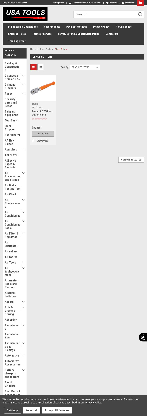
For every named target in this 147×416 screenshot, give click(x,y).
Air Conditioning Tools (12, 224)
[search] (109, 14)
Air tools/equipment (12, 271)
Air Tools (10, 262)
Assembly (11, 319)
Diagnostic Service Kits (12, 77)
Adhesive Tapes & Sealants (10, 164)
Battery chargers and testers (12, 373)
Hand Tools (45, 49)
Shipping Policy (17, 33)
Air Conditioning (12, 214)
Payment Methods (76, 26)
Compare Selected (131, 160)
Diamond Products (10, 86)
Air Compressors (12, 203)
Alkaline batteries (10, 294)
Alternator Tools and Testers (11, 284)
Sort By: (65, 67)
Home (33, 49)
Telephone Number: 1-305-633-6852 (87, 3)
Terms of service (42, 33)
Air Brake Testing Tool (12, 187)
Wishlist (113, 3)
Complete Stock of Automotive (15, 3)
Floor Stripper (10, 127)
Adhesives (11, 155)
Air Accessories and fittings (12, 176)
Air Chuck (11, 194)
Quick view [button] (43, 98)
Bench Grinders (10, 384)
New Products (52, 26)
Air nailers (11, 251)
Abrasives (11, 149)
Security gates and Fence (11, 102)
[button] (141, 14)
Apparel (9, 301)
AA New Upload (10, 142)
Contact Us (112, 33)
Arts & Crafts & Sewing (10, 311)
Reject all (31, 410)
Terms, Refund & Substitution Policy (78, 33)
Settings (12, 410)
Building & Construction (12, 67)
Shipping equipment (11, 113)
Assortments (12, 327)
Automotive (12, 355)
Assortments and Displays (12, 346)
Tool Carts (11, 120)
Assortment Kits (12, 336)
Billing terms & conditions (23, 26)
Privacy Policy (101, 26)
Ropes (9, 93)
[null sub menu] (23, 76)
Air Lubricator (11, 244)
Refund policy (124, 26)
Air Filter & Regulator (11, 235)
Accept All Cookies (57, 410)
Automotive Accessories (12, 362)
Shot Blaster (12, 135)
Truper (35, 104)
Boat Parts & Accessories (12, 393)
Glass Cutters (61, 49)
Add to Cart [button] (43, 134)
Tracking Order (58, 3)
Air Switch (11, 257)
